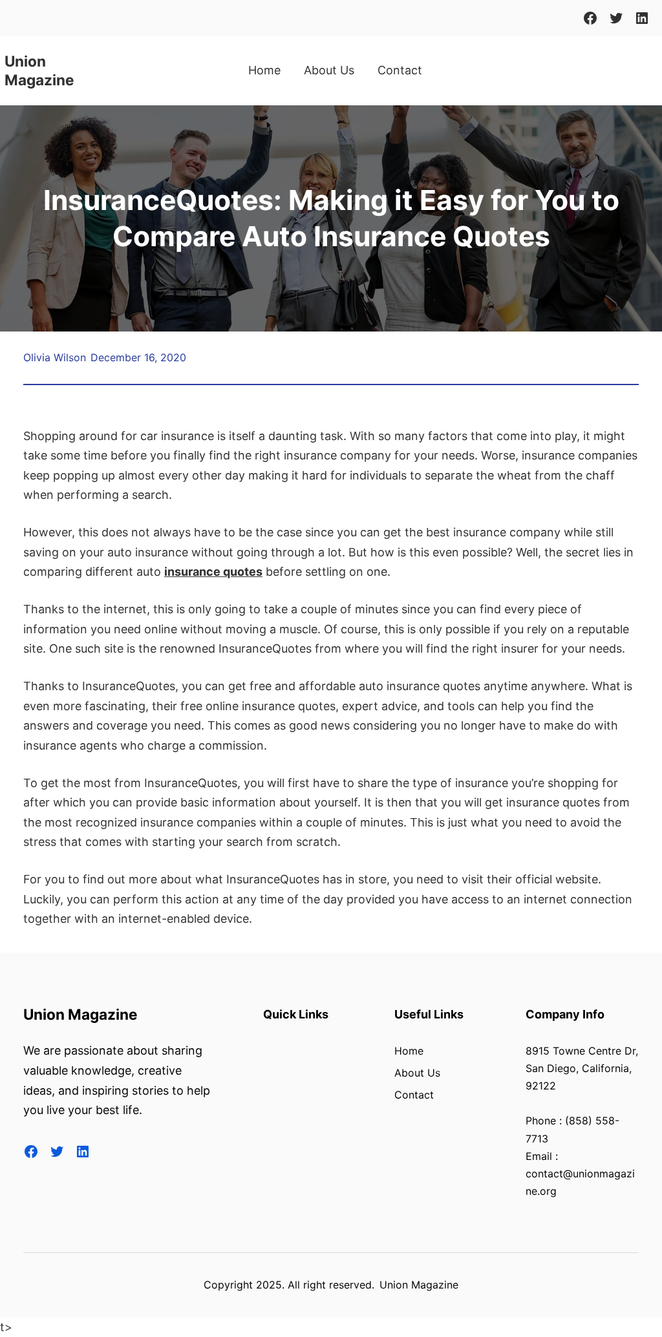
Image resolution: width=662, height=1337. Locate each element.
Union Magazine (80, 1014)
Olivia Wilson (54, 357)
